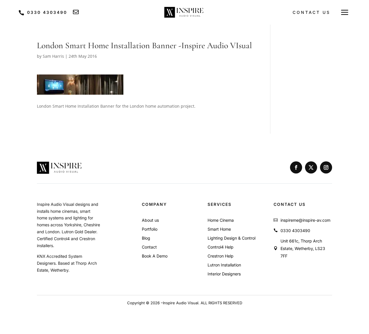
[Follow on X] (311, 167)
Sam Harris (53, 56)
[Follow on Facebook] (296, 167)
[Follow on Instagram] (326, 167)
